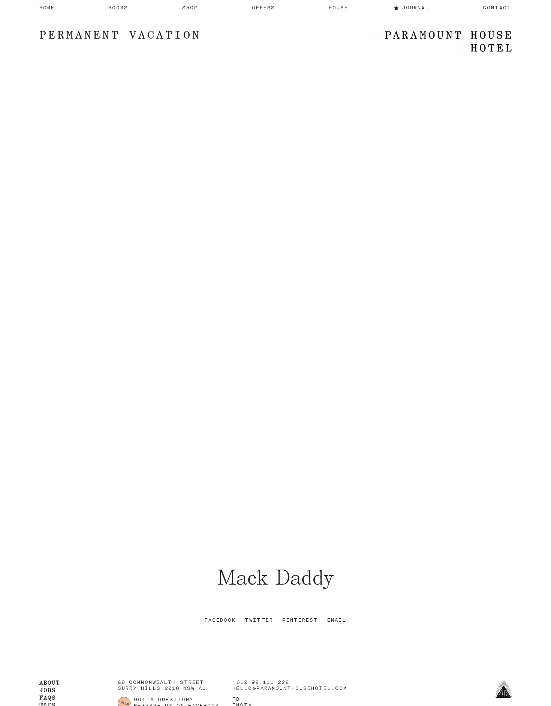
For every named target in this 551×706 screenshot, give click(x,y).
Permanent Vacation (120, 34)
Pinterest (300, 620)
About (49, 682)
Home (47, 8)
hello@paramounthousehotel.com (289, 688)
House (338, 8)
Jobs (47, 690)
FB (236, 699)
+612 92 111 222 (260, 682)
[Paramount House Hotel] (442, 42)
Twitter (259, 620)
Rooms (118, 8)
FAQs (47, 697)
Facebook (220, 620)
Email (336, 620)
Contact (497, 8)
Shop (190, 8)
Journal (415, 8)
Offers (263, 8)
